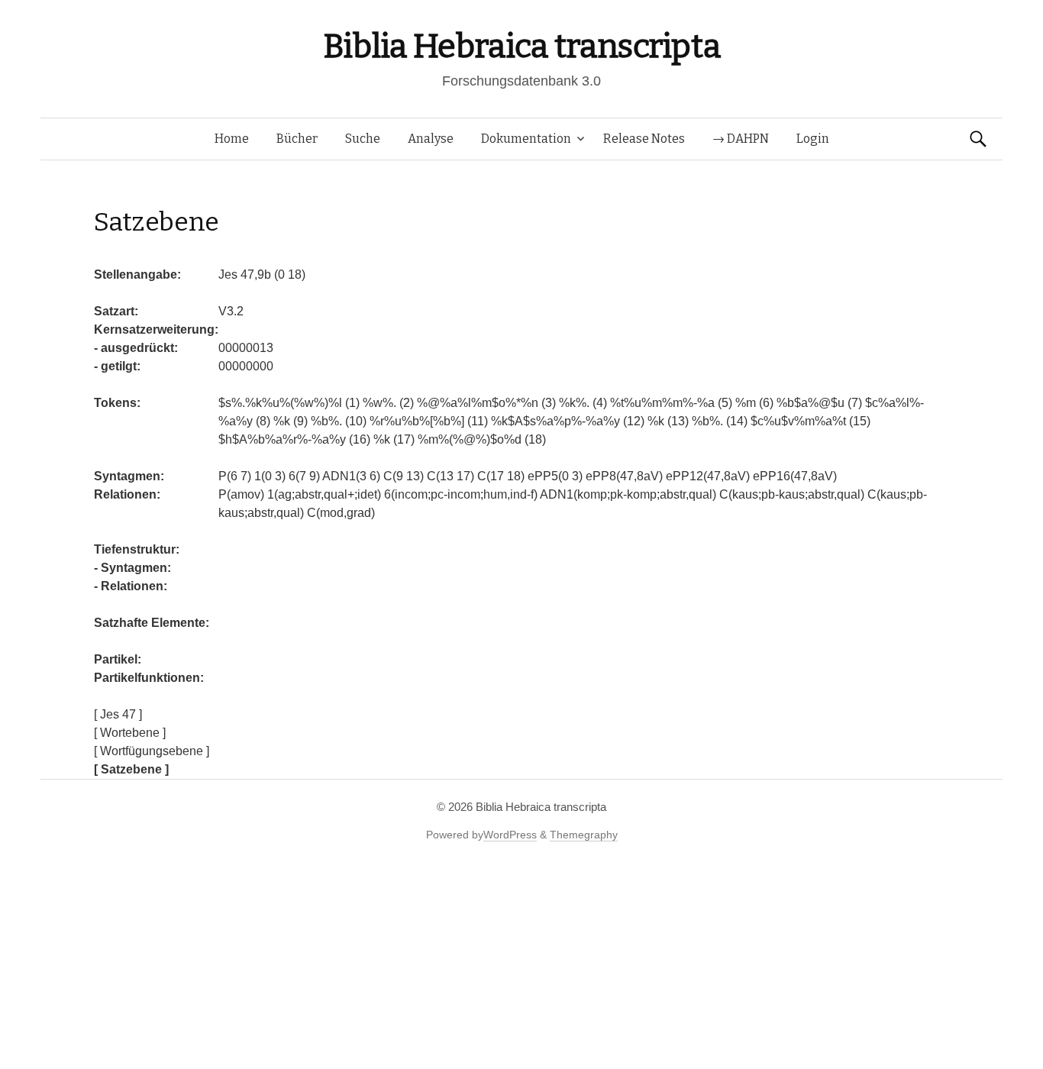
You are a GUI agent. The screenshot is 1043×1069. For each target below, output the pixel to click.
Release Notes (644, 138)
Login (812, 138)
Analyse (431, 138)
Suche (362, 138)
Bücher (297, 138)
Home (232, 138)
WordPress (510, 834)
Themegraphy (584, 834)
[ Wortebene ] (130, 732)
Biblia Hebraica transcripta (521, 46)
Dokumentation (526, 138)
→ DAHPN (740, 138)
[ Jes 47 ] (118, 714)
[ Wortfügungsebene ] (151, 750)
